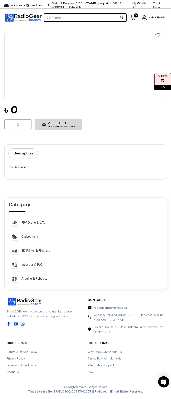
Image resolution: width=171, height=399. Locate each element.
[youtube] (16, 324)
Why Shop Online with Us (105, 351)
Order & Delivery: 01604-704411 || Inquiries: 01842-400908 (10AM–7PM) (129, 317)
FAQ (90, 372)
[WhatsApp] (23, 324)
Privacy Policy (15, 358)
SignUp (161, 17)
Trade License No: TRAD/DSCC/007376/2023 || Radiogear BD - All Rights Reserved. (85, 391)
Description (23, 153)
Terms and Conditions (21, 365)
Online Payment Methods (104, 358)
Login (151, 17)
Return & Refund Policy (21, 351)
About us (12, 372)
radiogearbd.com (97, 387)
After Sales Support (101, 365)
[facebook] (8, 324)
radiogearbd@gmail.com (111, 307)
